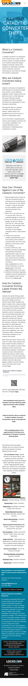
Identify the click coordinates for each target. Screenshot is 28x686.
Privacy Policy (14, 669)
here (9, 366)
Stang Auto (6, 506)
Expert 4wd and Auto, (11, 519)
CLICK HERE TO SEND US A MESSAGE (12, 589)
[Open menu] (25, 3)
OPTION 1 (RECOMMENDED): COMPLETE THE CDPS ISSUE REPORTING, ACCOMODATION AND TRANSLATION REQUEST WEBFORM (14, 644)
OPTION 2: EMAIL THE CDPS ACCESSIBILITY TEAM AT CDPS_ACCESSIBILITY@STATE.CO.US (14, 652)
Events (7, 268)
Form (13, 421)
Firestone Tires (8, 559)
